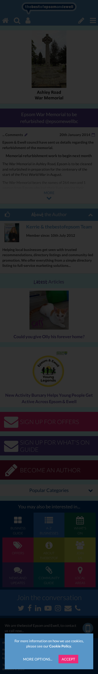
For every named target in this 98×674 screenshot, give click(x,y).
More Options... (37, 659)
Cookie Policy (60, 646)
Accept (68, 659)
